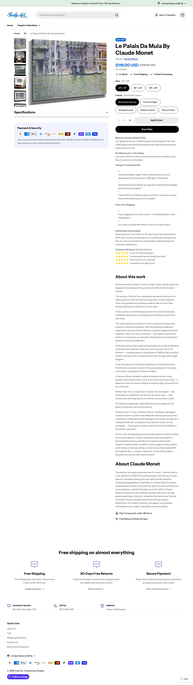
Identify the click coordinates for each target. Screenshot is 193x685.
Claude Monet (131, 59)
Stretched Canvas (127, 102)
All (25, 33)
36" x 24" (138, 88)
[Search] (116, 15)
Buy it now (147, 129)
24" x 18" (122, 88)
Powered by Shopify (34, 670)
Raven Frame (168, 110)
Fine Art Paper (150, 102)
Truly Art (19, 670)
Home (17, 33)
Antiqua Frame (125, 110)
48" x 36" (153, 88)
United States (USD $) (172, 3)
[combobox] (78, 15)
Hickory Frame (147, 110)
